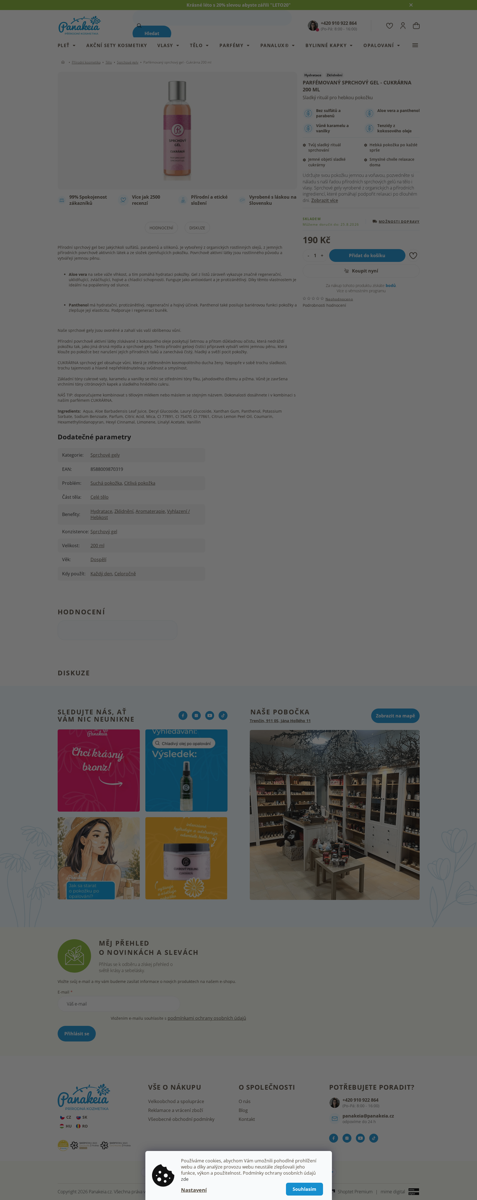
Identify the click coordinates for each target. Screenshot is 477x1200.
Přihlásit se (76, 1034)
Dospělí (98, 559)
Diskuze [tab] (197, 227)
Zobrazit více (324, 200)
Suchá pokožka (106, 483)
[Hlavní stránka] (64, 62)
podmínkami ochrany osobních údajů (207, 1018)
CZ (68, 1117)
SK (84, 1117)
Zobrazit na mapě (395, 716)
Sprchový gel (103, 532)
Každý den (101, 574)
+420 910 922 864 (360, 1100)
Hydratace (101, 511)
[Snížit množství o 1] (307, 255)
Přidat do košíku (367, 255)
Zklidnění (123, 511)
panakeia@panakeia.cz (368, 1116)
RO (85, 1126)
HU (69, 1126)
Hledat (152, 33)
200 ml (97, 545)
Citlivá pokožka (139, 483)
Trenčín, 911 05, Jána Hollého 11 (280, 720)
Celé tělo (99, 497)
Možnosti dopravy (399, 221)
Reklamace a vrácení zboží (175, 1110)
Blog (243, 1110)
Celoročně (125, 574)
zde (185, 1179)
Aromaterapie (150, 511)
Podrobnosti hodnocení (324, 305)
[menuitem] (69, 45)
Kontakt (247, 1119)
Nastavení (194, 1190)
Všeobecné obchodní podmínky (181, 1119)
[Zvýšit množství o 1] (323, 255)
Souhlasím (304, 1189)
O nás (245, 1101)
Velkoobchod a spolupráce (176, 1101)
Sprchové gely (105, 455)
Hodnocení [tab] (161, 227)
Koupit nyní (364, 271)
